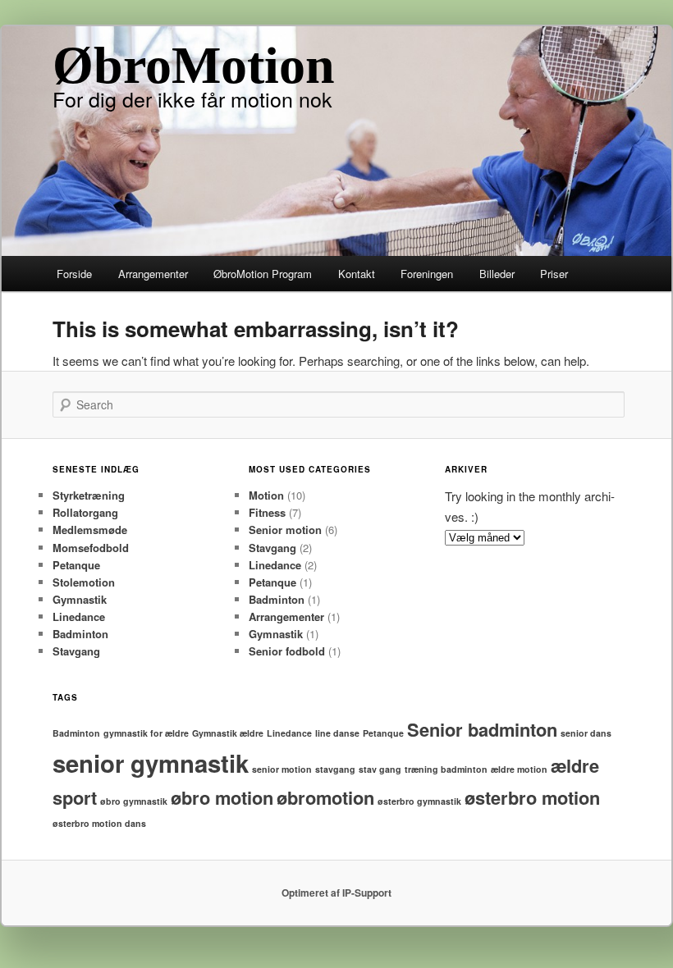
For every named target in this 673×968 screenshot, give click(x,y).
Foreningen (427, 273)
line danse (337, 733)
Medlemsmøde (90, 529)
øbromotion (325, 797)
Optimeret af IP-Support (336, 892)
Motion (266, 495)
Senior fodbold (287, 651)
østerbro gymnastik (419, 801)
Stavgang (76, 651)
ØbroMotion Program (262, 273)
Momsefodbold (91, 547)
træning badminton (446, 769)
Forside (74, 273)
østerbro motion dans (99, 823)
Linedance (79, 616)
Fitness (267, 512)
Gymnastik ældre (227, 733)
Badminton (80, 634)
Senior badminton (482, 729)
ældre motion (519, 769)
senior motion (282, 769)
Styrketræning (89, 495)
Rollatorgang (85, 512)
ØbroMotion (194, 65)
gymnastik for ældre (146, 733)
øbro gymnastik (133, 801)
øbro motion (222, 797)
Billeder (497, 273)
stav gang (380, 769)
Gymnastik (80, 599)
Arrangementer (153, 273)
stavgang (335, 769)
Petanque (76, 565)
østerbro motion (532, 797)
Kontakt (356, 273)
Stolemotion (84, 582)
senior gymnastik (151, 763)
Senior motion (285, 529)
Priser (554, 273)
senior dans (586, 733)
